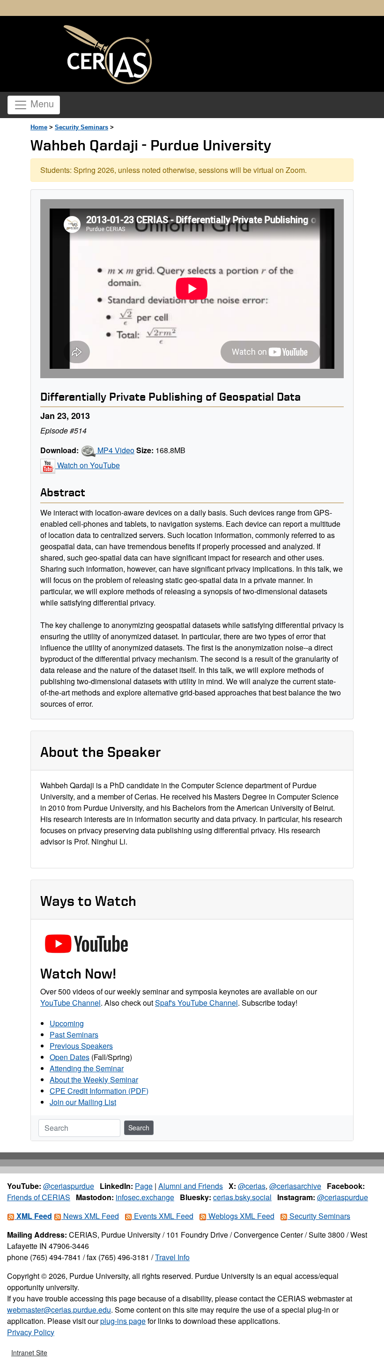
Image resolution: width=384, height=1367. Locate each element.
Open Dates (69, 1057)
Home (38, 127)
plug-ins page (123, 1320)
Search (138, 1127)
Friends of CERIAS (38, 1197)
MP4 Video (115, 450)
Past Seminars (74, 1034)
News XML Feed (90, 1215)
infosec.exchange (145, 1197)
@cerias (252, 1185)
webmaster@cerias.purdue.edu (59, 1309)
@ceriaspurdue (68, 1185)
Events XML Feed (162, 1215)
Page (144, 1185)
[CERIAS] (107, 55)
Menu (41, 103)
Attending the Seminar (87, 1068)
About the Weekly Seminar (94, 1079)
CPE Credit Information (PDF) (99, 1090)
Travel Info (172, 1257)
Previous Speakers (81, 1045)
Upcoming (67, 1023)
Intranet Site (29, 1352)
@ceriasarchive (295, 1185)
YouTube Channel (70, 1002)
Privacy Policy (30, 1332)
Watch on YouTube (87, 465)
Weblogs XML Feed (240, 1215)
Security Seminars (81, 127)
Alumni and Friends (190, 1185)
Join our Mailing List (83, 1102)
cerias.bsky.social (242, 1197)
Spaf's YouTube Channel (196, 1002)
